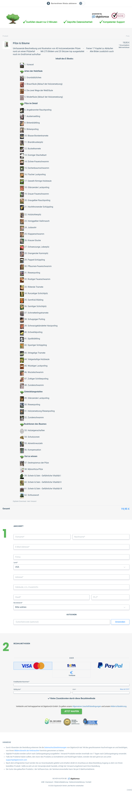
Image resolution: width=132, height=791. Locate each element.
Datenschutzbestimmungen (55, 747)
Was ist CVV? (124, 689)
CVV (74, 689)
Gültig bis (17, 689)
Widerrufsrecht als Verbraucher (26, 751)
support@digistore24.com (16, 760)
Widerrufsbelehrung (118, 706)
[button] (124, 567)
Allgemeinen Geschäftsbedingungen (86, 706)
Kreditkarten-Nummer (21, 682)
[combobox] (71, 577)
